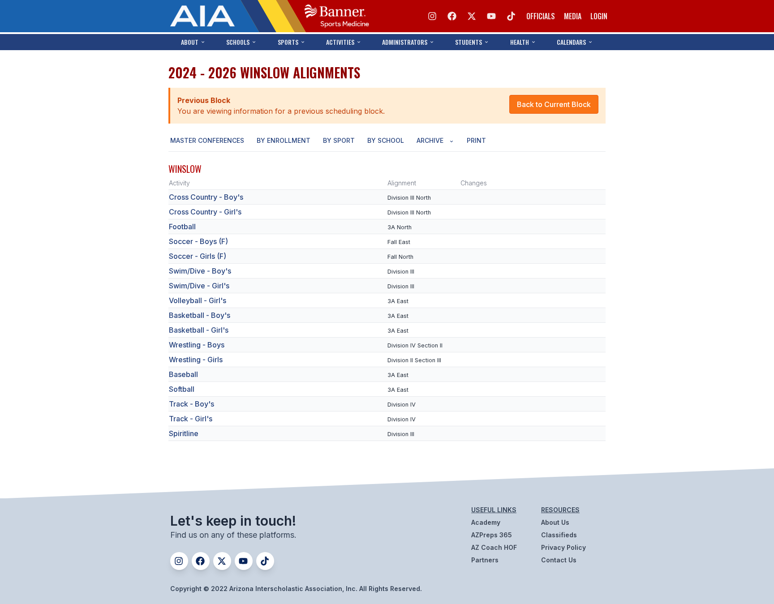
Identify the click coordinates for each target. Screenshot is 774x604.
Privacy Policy (563, 547)
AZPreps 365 (491, 535)
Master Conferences (207, 140)
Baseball (183, 374)
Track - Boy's (191, 403)
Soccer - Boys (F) (198, 241)
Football (182, 226)
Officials (540, 16)
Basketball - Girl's (198, 330)
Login (598, 16)
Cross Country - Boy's (206, 197)
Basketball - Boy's (199, 315)
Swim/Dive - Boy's (200, 270)
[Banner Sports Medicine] (337, 16)
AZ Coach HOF (494, 547)
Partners (485, 560)
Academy (485, 522)
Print (476, 140)
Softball (181, 389)
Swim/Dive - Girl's (199, 285)
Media (572, 16)
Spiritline (183, 433)
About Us (555, 522)
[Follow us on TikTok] (511, 16)
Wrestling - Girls (196, 359)
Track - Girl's (190, 418)
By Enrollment (283, 140)
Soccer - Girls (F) (197, 256)
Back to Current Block (554, 104)
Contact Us (558, 560)
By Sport (339, 140)
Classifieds (559, 535)
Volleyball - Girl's (197, 300)
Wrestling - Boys (196, 344)
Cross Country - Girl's (205, 211)
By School (385, 140)
